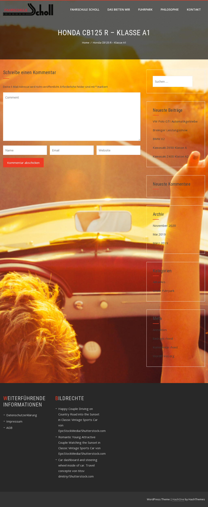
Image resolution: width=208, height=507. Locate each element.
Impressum (14, 421)
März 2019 (160, 243)
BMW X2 (159, 139)
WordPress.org (163, 356)
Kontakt (194, 9)
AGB (9, 428)
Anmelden (160, 330)
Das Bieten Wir (118, 9)
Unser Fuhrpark (163, 291)
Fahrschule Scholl (84, 9)
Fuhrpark (145, 9)
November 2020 (164, 225)
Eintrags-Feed (163, 338)
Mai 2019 (159, 234)
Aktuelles (159, 282)
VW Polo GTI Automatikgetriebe (175, 121)
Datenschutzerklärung (21, 415)
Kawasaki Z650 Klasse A (170, 148)
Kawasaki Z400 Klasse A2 (170, 156)
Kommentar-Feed (165, 347)
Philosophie (170, 9)
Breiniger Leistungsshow (170, 130)
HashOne (178, 499)
